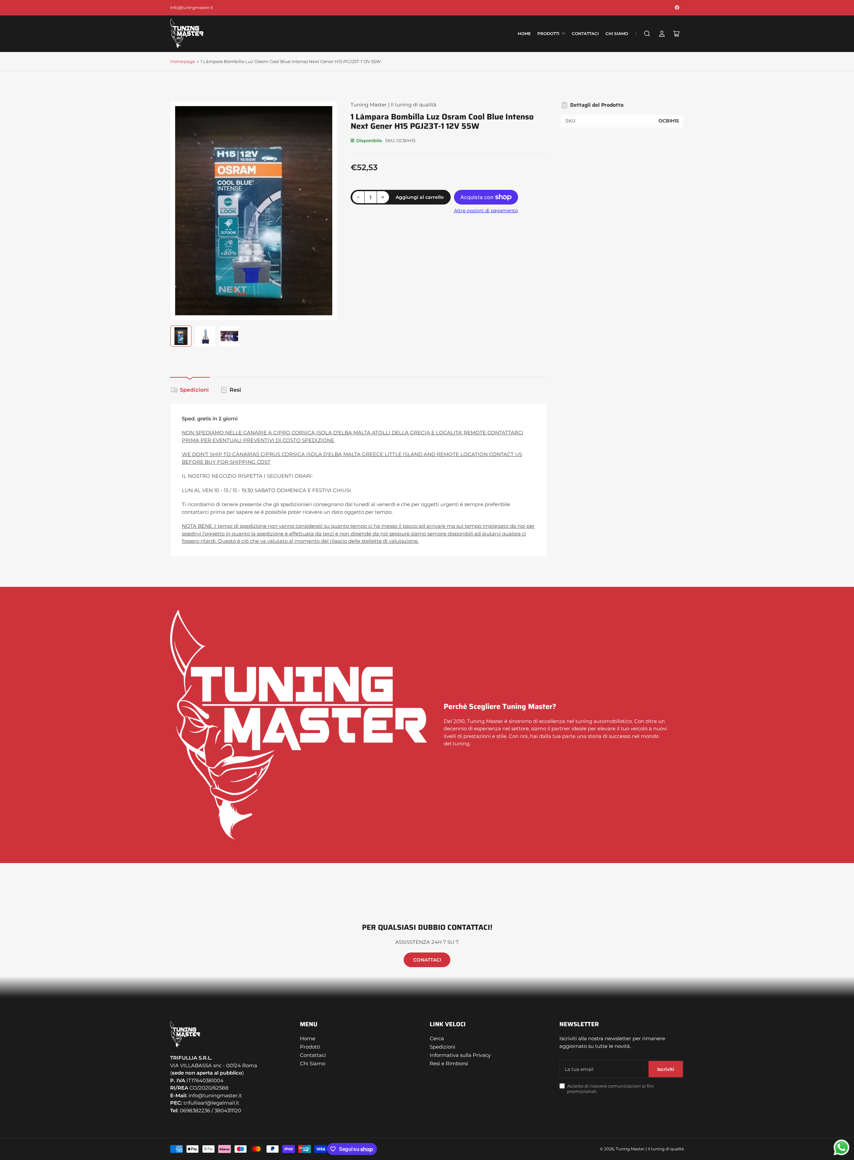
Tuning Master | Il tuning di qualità (393, 104)
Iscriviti (665, 1069)
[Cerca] (647, 33)
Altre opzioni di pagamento (486, 211)
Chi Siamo (616, 33)
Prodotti (548, 33)
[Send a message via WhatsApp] (841, 1147)
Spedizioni (194, 390)
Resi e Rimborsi (449, 1063)
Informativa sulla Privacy (460, 1055)
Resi (235, 390)
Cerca (437, 1038)
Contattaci (585, 33)
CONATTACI (427, 960)
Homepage (182, 61)
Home (524, 33)
